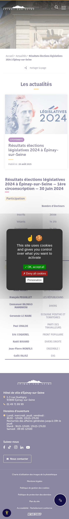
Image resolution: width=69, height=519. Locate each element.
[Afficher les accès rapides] (60, 500)
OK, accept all (35, 267)
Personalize (34, 280)
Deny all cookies (35, 273)
